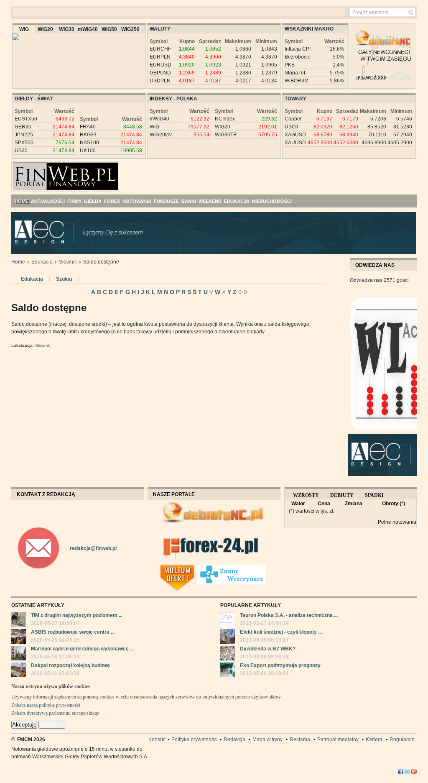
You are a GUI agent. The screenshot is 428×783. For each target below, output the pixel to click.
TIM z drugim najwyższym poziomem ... (76, 615)
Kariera (374, 739)
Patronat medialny (338, 739)
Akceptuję (24, 725)
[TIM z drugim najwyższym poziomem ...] (18, 620)
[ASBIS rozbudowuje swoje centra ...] (18, 637)
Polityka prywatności (194, 739)
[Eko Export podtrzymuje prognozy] (227, 671)
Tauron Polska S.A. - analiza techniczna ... (289, 615)
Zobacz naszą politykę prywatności (45, 705)
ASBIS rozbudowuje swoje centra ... (73, 632)
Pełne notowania (397, 522)
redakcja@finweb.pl (93, 548)
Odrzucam (51, 725)
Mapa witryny (267, 739)
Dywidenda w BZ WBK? (268, 649)
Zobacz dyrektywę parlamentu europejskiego (55, 713)
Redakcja (234, 739)
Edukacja (42, 262)
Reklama (300, 739)
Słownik (68, 262)
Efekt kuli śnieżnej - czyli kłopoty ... (281, 632)
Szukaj (64, 279)
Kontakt (157, 739)
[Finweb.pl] (35, 172)
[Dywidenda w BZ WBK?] (227, 654)
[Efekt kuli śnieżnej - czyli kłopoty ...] (227, 637)
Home (18, 262)
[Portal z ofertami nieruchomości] (194, 568)
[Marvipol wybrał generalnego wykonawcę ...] (18, 654)
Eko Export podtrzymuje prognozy (280, 665)
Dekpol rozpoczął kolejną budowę (70, 665)
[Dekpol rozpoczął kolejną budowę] (18, 671)
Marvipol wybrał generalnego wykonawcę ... (82, 649)
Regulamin (402, 739)
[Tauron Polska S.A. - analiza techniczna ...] (227, 620)
